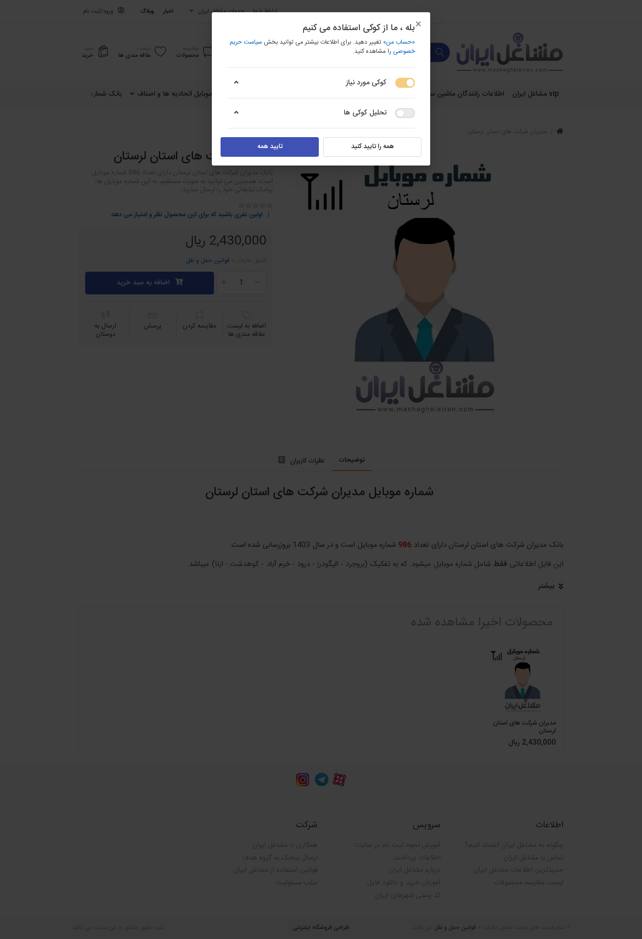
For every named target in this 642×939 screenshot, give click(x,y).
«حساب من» (399, 42)
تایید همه (270, 146)
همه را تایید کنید (372, 146)
